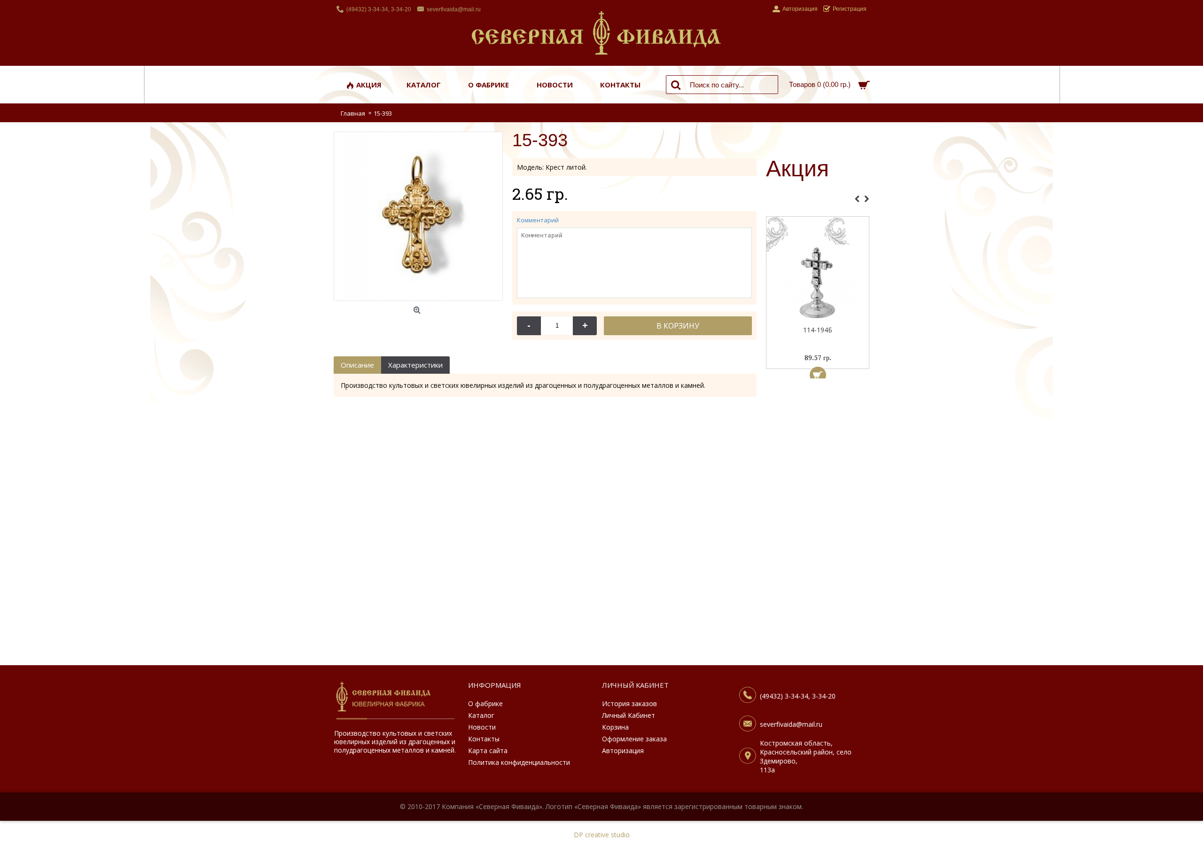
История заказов (629, 703)
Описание (357, 364)
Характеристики (415, 364)
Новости (482, 727)
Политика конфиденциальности (519, 762)
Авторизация (623, 750)
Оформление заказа (634, 738)
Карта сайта (488, 750)
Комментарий (538, 220)
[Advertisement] (817, 524)
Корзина (615, 727)
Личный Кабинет (628, 715)
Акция (797, 169)
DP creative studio (602, 834)
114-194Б (817, 329)
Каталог (481, 715)
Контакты (484, 738)
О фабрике (485, 703)
